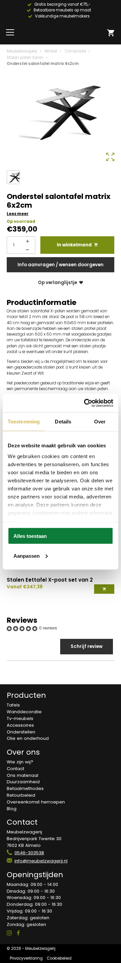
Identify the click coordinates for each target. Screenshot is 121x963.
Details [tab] (63, 421)
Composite (75, 51)
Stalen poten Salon (25, 57)
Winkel (50, 51)
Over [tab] (100, 421)
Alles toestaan (30, 536)
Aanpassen (26, 555)
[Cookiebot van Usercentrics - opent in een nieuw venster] (85, 403)
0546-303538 (29, 853)
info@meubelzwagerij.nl (41, 861)
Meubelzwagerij (22, 51)
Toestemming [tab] (24, 421)
